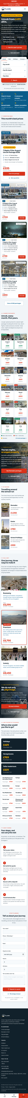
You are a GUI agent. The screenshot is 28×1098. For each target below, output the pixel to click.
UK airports (4, 1050)
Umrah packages (5, 1029)
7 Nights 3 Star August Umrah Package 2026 (12, 151)
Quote (23, 1096)
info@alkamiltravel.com (7, 1071)
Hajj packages (4, 1034)
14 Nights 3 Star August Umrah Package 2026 (9, 282)
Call (5, 1096)
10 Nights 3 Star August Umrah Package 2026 (9, 204)
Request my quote (15, 989)
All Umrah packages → (21, 438)
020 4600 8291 (15, 53)
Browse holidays (14, 706)
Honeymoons (4, 1045)
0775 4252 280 (5, 1067)
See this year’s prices (15, 47)
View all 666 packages (14, 303)
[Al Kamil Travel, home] (6, 9)
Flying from (7, 68)
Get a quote (4, 1077)
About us (3, 1053)
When (5, 62)
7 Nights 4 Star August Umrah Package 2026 (9, 243)
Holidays (3, 1043)
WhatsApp (14, 1096)
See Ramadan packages (14, 471)
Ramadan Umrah (5, 1032)
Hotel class (7, 74)
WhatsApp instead (15, 994)
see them (17, 5)
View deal (21, 218)
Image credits (12, 1087)
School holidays (5, 1036)
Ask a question (15, 178)
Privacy (3, 1087)
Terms (6, 1087)
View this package (14, 173)
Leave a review (5, 1055)
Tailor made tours (5, 1048)
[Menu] (25, 9)
